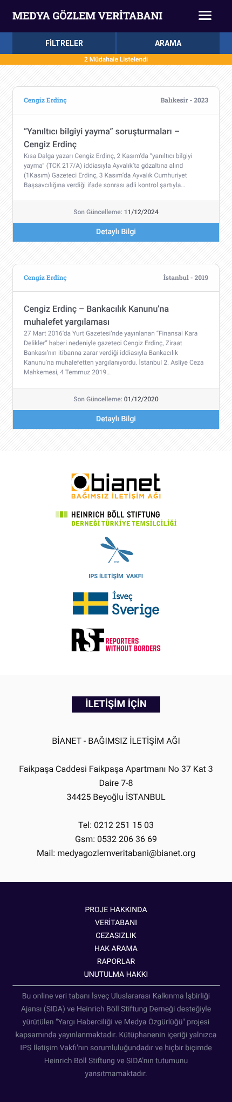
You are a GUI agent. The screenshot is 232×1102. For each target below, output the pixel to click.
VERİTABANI (116, 923)
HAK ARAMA (116, 948)
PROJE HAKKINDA (116, 910)
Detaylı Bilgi (116, 232)
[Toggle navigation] (205, 16)
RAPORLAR (116, 961)
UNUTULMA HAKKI (116, 974)
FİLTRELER (64, 43)
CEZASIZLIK (115, 936)
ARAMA (168, 43)
